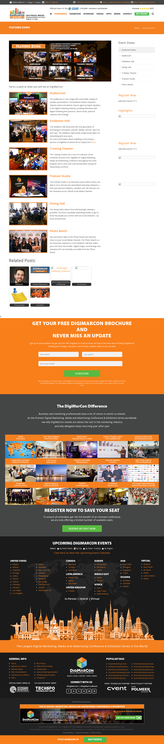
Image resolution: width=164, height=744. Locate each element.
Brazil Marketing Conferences (119, 675)
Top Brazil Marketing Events (119, 672)
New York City (44, 570)
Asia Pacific (148, 567)
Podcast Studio (128, 78)
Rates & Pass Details (45, 666)
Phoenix (41, 578)
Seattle (41, 587)
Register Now (127, 95)
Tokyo (125, 573)
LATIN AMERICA (74, 574)
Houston (16, 587)
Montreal (72, 564)
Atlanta (15, 564)
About (13, 663)
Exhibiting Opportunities (46, 675)
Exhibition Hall (128, 61)
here (93, 142)
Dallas (15, 576)
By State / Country (93, 548)
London (71, 591)
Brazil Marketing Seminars (144, 672)
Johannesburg (102, 594)
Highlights (125, 110)
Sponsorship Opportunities (47, 672)
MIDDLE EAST (101, 574)
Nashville (42, 567)
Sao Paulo (72, 583)
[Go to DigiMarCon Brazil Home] (17, 13)
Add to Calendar (51, 2)
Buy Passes (41, 663)
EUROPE (98, 561)
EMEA (146, 573)
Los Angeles (18, 593)
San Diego (42, 581)
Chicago (16, 573)
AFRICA (98, 585)
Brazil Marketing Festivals (144, 664)
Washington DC (44, 590)
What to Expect (17, 669)
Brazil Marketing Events (118, 664)
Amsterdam (101, 564)
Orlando (41, 573)
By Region (108, 548)
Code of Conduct (82, 732)
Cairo (99, 588)
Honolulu (16, 584)
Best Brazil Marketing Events (119, 669)
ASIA (122, 561)
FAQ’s (13, 678)
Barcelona (101, 567)
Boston (16, 567)
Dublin (99, 570)
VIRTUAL (145, 561)
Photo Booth (127, 84)
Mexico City (73, 577)
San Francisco (44, 584)
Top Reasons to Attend (20, 675)
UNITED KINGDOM (76, 588)
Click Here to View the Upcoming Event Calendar (82, 553)
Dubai (99, 577)
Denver (16, 578)
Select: (53, 548)
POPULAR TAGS (115, 659)
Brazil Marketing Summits (143, 675)
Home (136, 28)
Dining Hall (126, 67)
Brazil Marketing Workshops (145, 678)
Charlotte (16, 570)
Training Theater (129, 73)
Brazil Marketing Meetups (144, 669)
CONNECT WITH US (81, 682)
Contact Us (41, 678)
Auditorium (126, 55)
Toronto (71, 567)
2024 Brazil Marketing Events (119, 666)
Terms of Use (96, 732)
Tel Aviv (100, 580)
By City (79, 548)
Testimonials (42, 669)
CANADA (70, 561)
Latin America (149, 576)
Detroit (15, 581)
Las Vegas (17, 590)
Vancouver (72, 570)
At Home (147, 570)
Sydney (126, 586)
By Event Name (66, 548)
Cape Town (101, 591)
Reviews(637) (143, 8)
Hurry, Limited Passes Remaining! (116, 2)
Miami (41, 564)
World (146, 578)
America (147, 564)
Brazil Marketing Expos (117, 678)
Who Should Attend (18, 672)
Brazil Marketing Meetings (144, 666)
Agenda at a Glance (19, 666)
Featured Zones (129, 50)
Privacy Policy (68, 732)
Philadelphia (43, 576)
